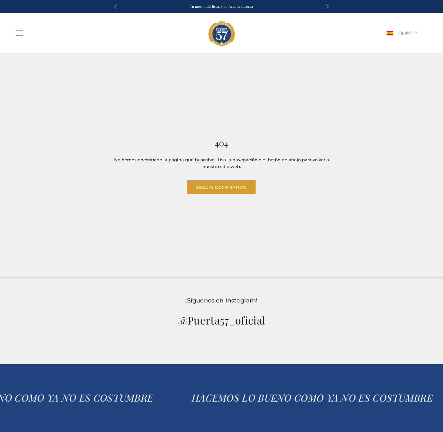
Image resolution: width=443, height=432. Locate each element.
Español (404, 32)
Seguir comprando (221, 187)
